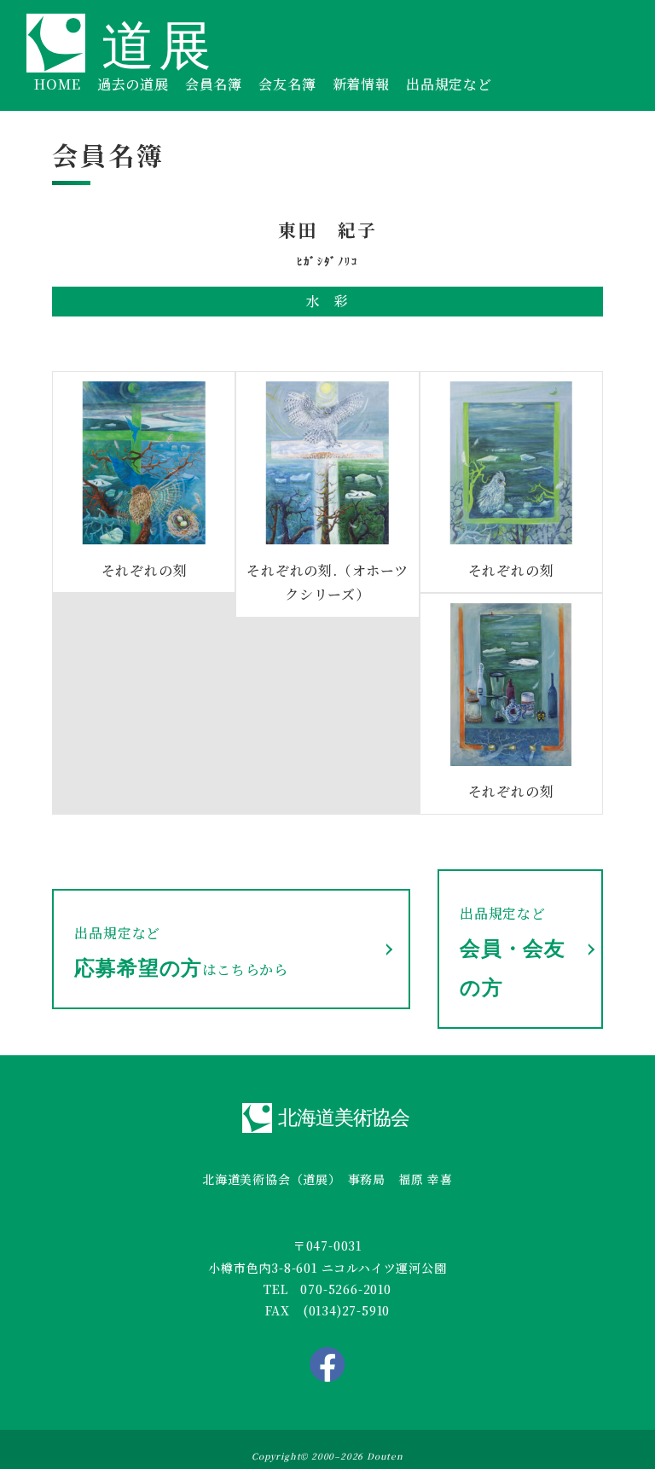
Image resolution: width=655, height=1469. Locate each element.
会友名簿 (287, 84)
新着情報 (361, 84)
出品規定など (449, 84)
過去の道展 (133, 84)
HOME (57, 84)
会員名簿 (213, 84)
